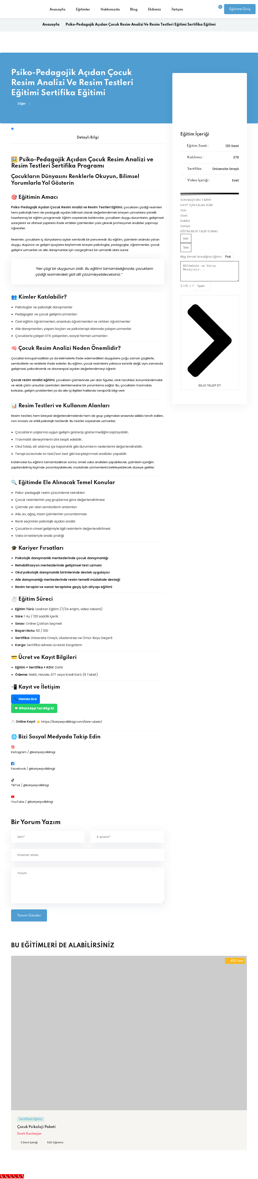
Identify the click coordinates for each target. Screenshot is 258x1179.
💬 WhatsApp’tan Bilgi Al (34, 708)
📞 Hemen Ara (25, 699)
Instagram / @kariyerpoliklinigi (33, 752)
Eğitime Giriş (240, 9)
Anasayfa (57, 9)
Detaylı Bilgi (88, 137)
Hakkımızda (110, 9)
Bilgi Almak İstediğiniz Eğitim (201, 256)
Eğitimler (83, 9)
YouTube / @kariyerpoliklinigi (32, 802)
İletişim (177, 9)
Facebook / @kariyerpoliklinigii (33, 768)
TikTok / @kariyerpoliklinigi (30, 785)
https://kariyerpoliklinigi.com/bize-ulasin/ (71, 721)
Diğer (22, 103)
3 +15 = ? (187, 286)
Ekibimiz (154, 9)
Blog (133, 9)
